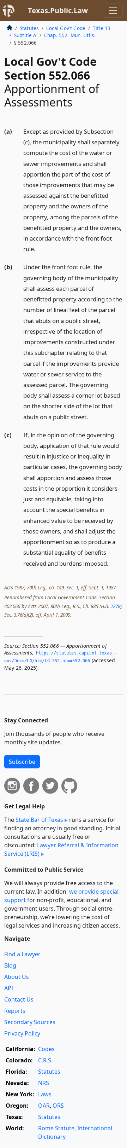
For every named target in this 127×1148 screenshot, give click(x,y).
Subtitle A (25, 35)
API (8, 988)
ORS (58, 1105)
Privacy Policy (22, 1033)
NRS (43, 1083)
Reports (14, 1011)
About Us (16, 977)
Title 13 (101, 28)
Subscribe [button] (22, 762)
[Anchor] (39, 249)
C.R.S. (45, 1060)
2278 (115, 606)
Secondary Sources (29, 1022)
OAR (44, 1105)
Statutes (29, 28)
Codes (46, 1049)
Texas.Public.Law (58, 10)
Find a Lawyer (22, 954)
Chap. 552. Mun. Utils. (70, 35)
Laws (45, 1094)
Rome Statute (56, 1128)
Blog (10, 965)
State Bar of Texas (39, 820)
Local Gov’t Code (65, 28)
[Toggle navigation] (113, 11)
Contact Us (19, 999)
